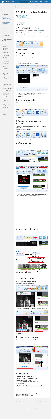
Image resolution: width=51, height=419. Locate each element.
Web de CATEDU (25, 414)
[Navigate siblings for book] (20, 5)
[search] (24, 2)
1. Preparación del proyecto (22, 15)
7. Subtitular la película (5, 23)
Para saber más (20, 24)
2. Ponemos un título (5, 17)
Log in (47, 1)
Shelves (32, 1)
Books (37, 1)
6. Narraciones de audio (6, 22)
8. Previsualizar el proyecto (6, 24)
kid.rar (44, 30)
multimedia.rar (40, 30)
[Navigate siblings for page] (46, 5)
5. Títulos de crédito (21, 19)
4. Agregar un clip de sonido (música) (7, 19)
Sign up (42, 1)
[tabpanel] (32, 408)
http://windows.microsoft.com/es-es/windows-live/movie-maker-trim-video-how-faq (30, 386)
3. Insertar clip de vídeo (6, 18)
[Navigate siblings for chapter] (34, 5)
